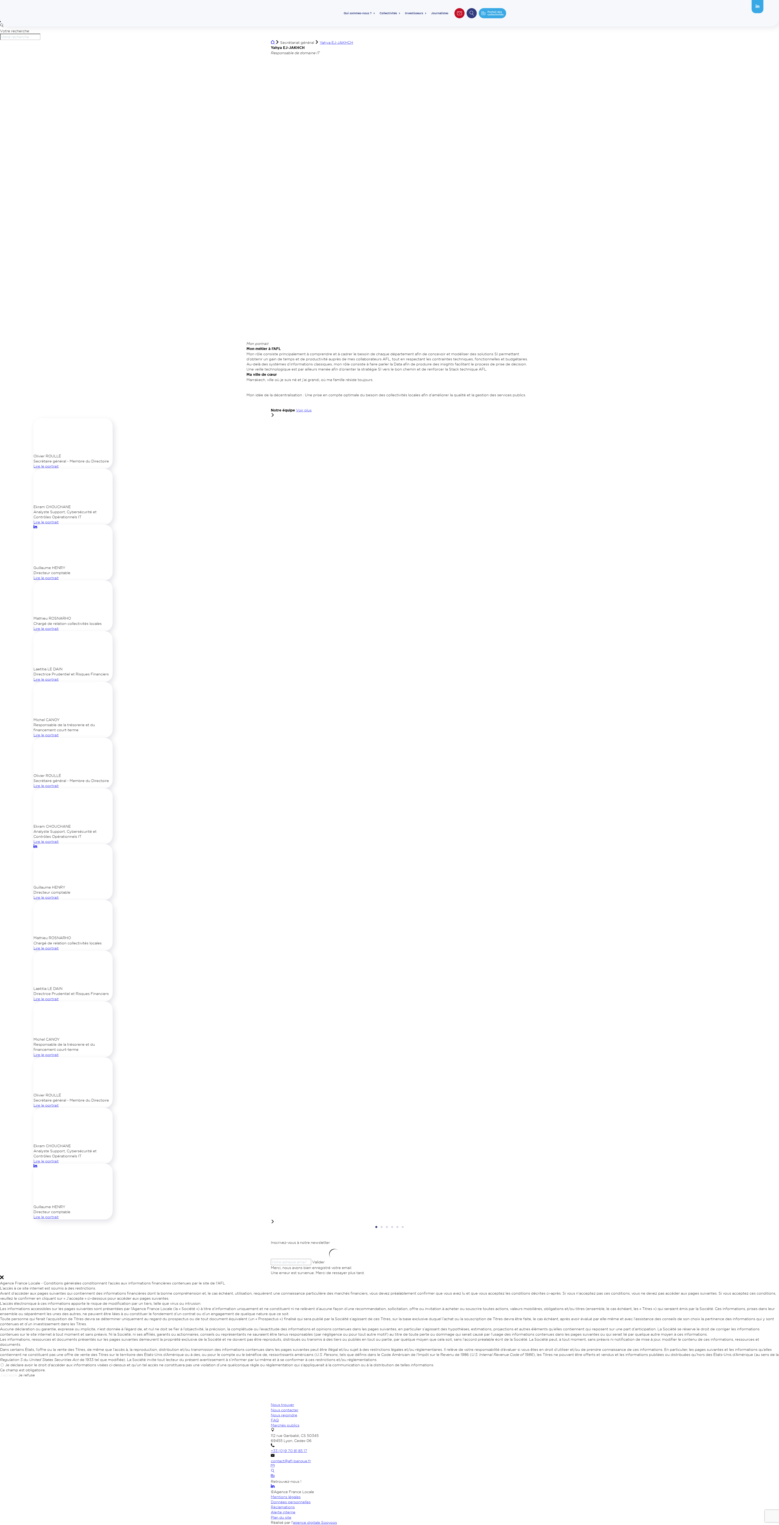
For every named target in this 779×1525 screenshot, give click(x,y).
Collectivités (388, 13)
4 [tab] (392, 1227)
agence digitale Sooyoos (315, 1522)
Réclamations (283, 1507)
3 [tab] (387, 1227)
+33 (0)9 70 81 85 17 (289, 1450)
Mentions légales (286, 1497)
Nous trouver (282, 1404)
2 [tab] (382, 1227)
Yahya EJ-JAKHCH (336, 42)
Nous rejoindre (284, 1415)
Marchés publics (285, 1425)
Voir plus (304, 410)
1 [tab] (376, 1227)
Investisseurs (414, 13)
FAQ (275, 1420)
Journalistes (439, 13)
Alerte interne (283, 1512)
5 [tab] (397, 1227)
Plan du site (281, 1517)
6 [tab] (402, 1227)
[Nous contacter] (272, 1466)
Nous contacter (284, 1410)
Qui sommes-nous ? (358, 13)
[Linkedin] (757, 6)
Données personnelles (291, 1502)
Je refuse (26, 1375)
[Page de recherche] (272, 1471)
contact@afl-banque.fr (291, 1461)
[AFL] (292, 1399)
